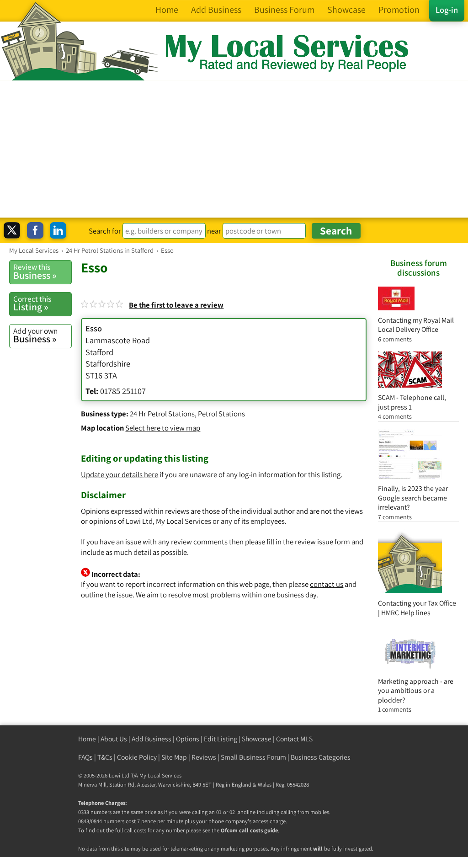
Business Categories (321, 757)
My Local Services (160, 775)
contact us (326, 584)
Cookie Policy (137, 757)
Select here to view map (162, 428)
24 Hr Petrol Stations (162, 414)
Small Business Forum (253, 757)
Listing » (32, 303)
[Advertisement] (234, 149)
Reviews (203, 757)
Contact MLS (294, 739)
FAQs (85, 757)
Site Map (174, 757)
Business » (35, 271)
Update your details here (119, 474)
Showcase (256, 739)
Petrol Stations (221, 414)
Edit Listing (220, 739)
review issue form (322, 542)
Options (187, 739)
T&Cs (104, 757)
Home (87, 739)
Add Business (151, 739)
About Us (114, 739)
